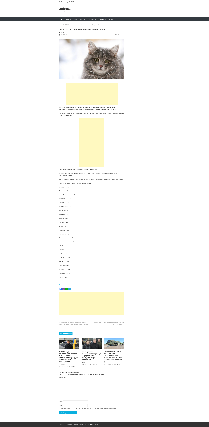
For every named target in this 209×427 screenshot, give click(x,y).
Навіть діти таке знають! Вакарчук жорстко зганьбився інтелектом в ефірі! (73, 323)
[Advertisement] (92, 94)
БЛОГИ (82, 19)
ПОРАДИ (103, 19)
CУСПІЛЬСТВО (92, 19)
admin (62, 32)
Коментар (62, 377)
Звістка (64, 9)
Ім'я (60, 398)
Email (61, 402)
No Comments (119, 35)
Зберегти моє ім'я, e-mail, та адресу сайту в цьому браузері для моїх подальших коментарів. (88, 409)
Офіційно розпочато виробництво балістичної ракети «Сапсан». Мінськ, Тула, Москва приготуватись (113, 355)
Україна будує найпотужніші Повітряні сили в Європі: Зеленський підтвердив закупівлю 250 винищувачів (68, 357)
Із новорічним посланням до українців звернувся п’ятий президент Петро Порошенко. (91, 356)
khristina (62, 364)
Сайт (60, 405)
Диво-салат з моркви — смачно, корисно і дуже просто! (109, 323)
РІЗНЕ (111, 19)
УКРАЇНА (68, 19)
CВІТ (75, 19)
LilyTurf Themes (93, 424)
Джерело (62, 285)
